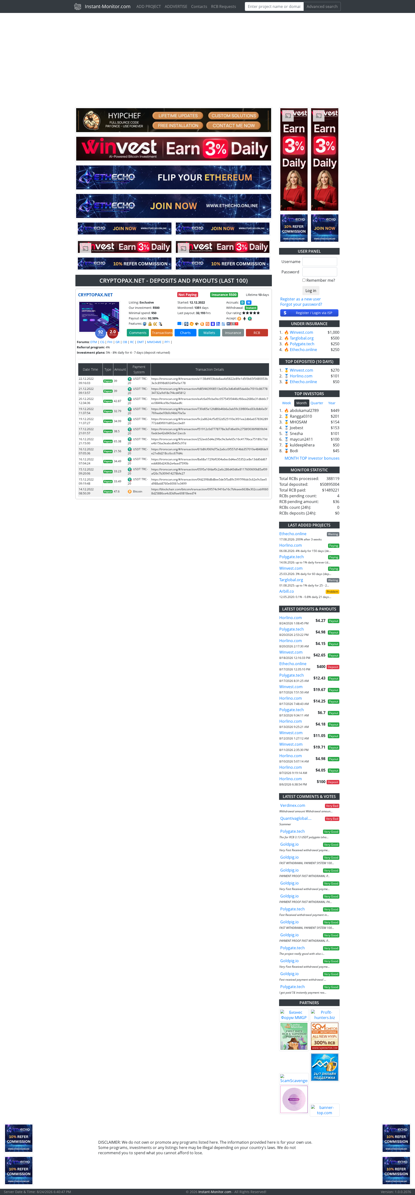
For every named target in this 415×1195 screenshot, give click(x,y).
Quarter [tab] (317, 403)
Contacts (199, 6)
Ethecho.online (303, 349)
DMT (140, 342)
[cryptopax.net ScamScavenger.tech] (197, 324)
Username (290, 261)
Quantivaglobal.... (295, 818)
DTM (93, 342)
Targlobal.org (302, 338)
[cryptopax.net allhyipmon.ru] (213, 324)
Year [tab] (332, 403)
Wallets (209, 332)
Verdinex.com (292, 805)
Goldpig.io (289, 844)
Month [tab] (301, 403)
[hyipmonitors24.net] (207, 324)
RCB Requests (223, 6)
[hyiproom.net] (294, 1099)
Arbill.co (286, 591)
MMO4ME (154, 342)
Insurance (233, 332)
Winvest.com (301, 332)
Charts (185, 332)
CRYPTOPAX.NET (95, 295)
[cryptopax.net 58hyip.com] (218, 324)
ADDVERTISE (176, 6)
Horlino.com (301, 376)
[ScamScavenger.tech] (294, 1078)
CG (102, 342)
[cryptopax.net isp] (186, 324)
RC (132, 342)
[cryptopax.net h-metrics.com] (192, 324)
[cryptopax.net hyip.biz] (232, 323)
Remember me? (320, 280)
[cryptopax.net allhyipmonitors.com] (223, 324)
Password (290, 272)
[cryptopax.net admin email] (179, 323)
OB (125, 342)
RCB (257, 332)
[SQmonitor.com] (325, 1036)
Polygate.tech (302, 343)
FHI (109, 342)
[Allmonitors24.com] (202, 324)
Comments (137, 332)
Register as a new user (300, 299)
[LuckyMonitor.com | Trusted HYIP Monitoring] (294, 1036)
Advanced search (322, 6)
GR (118, 342)
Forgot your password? (301, 304)
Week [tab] (286, 403)
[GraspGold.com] (325, 1067)
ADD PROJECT (148, 6)
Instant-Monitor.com (108, 6)
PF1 (167, 342)
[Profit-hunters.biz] (325, 1014)
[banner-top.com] (325, 1110)
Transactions (162, 332)
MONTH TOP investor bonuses (312, 458)
